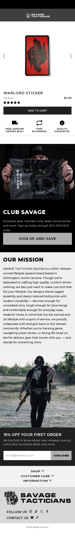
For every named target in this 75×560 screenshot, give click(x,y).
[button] (12, 102)
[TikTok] (36, 512)
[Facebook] (47, 512)
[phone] (37, 518)
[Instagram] (30, 512)
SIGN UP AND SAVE (37, 239)
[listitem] (37, 4)
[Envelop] (32, 518)
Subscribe (61, 455)
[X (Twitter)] (41, 512)
